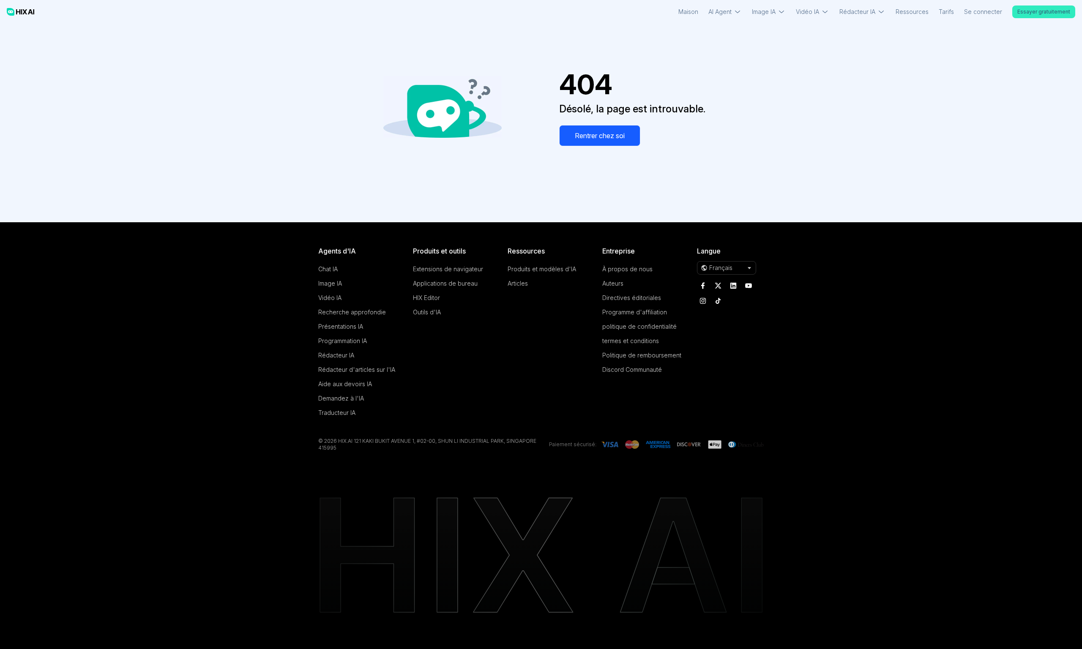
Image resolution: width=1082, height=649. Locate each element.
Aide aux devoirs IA (345, 383)
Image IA (330, 283)
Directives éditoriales (631, 297)
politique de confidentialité (639, 326)
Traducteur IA (336, 412)
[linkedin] (733, 285)
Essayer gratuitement (1043, 11)
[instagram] (703, 301)
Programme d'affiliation (634, 312)
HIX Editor (426, 297)
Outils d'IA (427, 312)
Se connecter (983, 11)
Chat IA (328, 269)
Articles (518, 283)
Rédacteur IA (336, 355)
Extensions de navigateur (448, 269)
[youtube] (748, 285)
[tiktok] (718, 301)
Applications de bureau (445, 283)
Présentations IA (340, 326)
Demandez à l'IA (341, 398)
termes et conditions (630, 340)
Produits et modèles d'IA (542, 269)
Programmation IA (342, 340)
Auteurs (612, 283)
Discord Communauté (632, 369)
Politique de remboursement (641, 355)
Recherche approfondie (352, 312)
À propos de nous (627, 269)
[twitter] (718, 285)
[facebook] (703, 285)
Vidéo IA (330, 297)
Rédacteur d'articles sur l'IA (356, 369)
